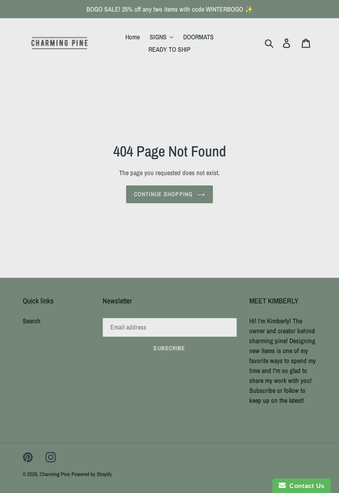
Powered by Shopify (92, 474)
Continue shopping (163, 194)
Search (32, 320)
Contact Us (305, 485)
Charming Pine (55, 474)
